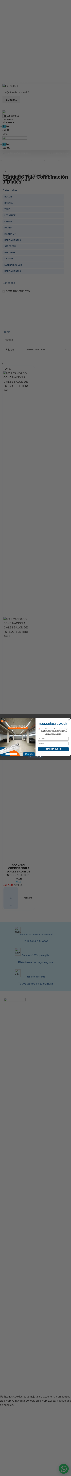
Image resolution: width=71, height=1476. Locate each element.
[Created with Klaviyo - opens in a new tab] (35, 757)
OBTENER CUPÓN (53, 749)
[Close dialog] (69, 720)
